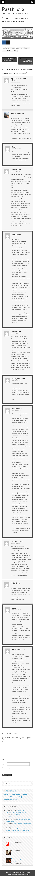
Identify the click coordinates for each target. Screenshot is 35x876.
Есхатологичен (10, 48)
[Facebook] (4, 42)
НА (3, 50)
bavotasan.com (25, 874)
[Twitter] (8, 42)
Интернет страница (8, 768)
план (15, 50)
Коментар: (5, 742)
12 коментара (12, 24)
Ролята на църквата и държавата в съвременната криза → (26, 61)
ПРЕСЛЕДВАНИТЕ (11, 790)
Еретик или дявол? (11, 799)
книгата (27, 48)
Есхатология (19, 48)
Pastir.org (13, 9)
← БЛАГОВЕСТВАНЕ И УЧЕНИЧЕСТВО (9, 59)
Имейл (4, 764)
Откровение (9, 50)
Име (3, 759)
